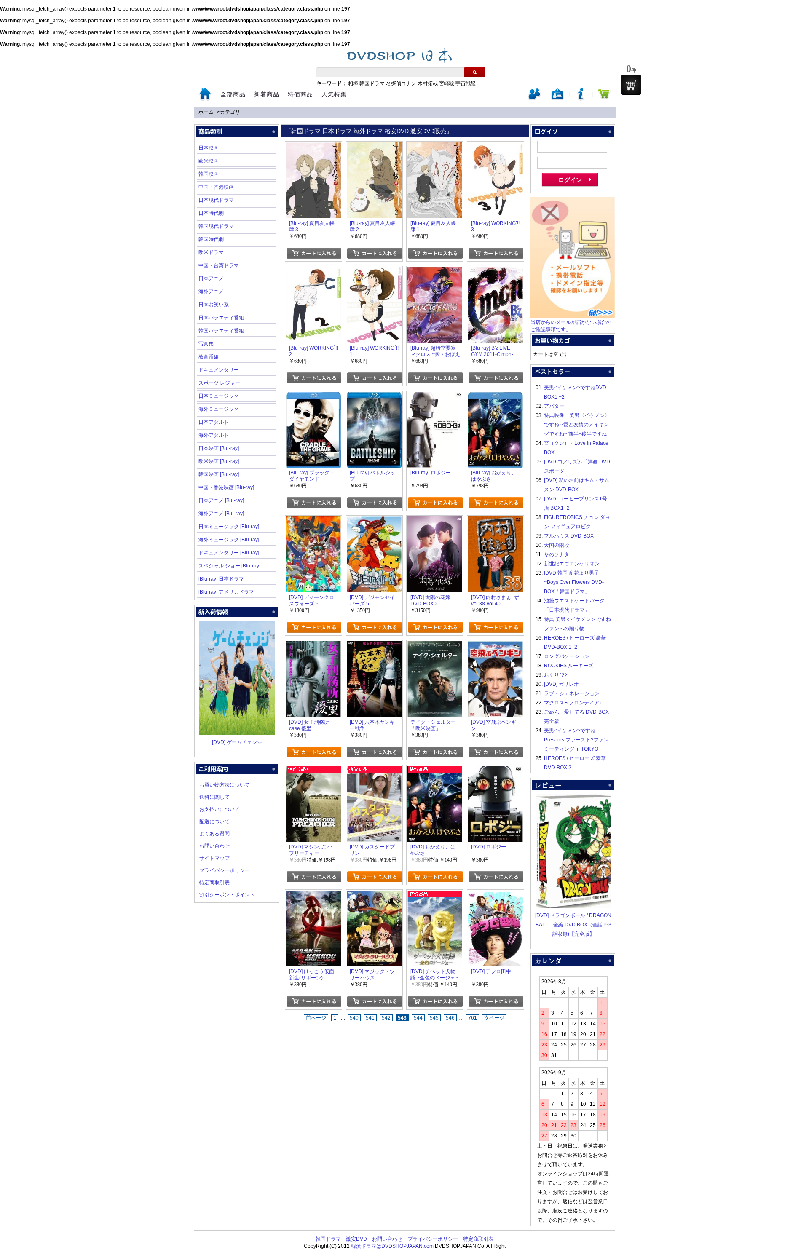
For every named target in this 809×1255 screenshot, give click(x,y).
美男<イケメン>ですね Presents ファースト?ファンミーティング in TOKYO (576, 740)
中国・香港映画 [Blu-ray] (226, 487)
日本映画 (208, 148)
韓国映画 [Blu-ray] (218, 474)
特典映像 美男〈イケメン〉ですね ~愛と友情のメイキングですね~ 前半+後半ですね (577, 424)
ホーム (206, 112)
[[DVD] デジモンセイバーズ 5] (374, 521)
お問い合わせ (214, 846)
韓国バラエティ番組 (221, 331)
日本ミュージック (218, 396)
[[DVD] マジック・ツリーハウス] (374, 895)
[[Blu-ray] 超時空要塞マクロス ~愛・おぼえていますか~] (434, 272)
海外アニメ (211, 291)
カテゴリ (230, 112)
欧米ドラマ (211, 252)
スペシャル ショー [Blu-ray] (229, 566)
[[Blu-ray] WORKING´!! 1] (374, 272)
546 (450, 1018)
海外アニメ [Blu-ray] (221, 513)
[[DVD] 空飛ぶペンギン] (495, 646)
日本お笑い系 (213, 305)
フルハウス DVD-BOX (569, 536)
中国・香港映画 (216, 187)
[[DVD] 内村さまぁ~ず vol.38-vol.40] (495, 521)
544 (418, 1018)
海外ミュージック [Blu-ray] (228, 540)
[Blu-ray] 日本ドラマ (221, 579)
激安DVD (356, 1239)
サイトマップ (214, 858)
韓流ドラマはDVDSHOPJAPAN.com (392, 1246)
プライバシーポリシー (224, 870)
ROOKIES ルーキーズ (568, 666)
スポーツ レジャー (219, 383)
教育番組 (208, 357)
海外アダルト (213, 435)
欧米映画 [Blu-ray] (218, 461)
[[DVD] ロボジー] (495, 770)
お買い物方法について (224, 785)
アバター (554, 406)
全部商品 (233, 94)
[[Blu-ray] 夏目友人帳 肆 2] (374, 147)
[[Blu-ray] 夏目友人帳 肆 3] (313, 147)
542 (386, 1018)
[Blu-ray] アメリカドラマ (226, 592)
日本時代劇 (211, 213)
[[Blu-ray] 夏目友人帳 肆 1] (434, 147)
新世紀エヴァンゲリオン (572, 564)
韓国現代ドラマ (216, 226)
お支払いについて (219, 809)
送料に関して (214, 797)
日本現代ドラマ (216, 200)
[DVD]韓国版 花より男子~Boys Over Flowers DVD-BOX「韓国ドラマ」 (574, 582)
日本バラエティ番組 (221, 318)
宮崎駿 (446, 83)
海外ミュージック (218, 409)
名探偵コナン (401, 83)
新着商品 (266, 94)
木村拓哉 (428, 83)
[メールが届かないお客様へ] (572, 316)
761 (472, 1018)
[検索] (474, 72)
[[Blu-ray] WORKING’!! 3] (495, 147)
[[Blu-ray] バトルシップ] (374, 396)
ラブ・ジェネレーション (572, 693)
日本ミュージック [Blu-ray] (228, 527)
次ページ (494, 1018)
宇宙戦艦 (465, 83)
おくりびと (556, 675)
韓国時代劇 (211, 239)
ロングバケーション (566, 656)
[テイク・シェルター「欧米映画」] (434, 646)
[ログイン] (534, 98)
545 (434, 1018)
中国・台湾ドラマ (218, 265)
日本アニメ (211, 278)
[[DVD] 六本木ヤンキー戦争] (374, 646)
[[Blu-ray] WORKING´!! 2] (313, 272)
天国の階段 (556, 545)
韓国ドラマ (372, 83)
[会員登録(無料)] (557, 98)
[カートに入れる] (313, 253)
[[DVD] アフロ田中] (495, 895)
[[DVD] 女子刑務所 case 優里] (313, 646)
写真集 (206, 344)
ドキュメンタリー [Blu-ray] (228, 553)
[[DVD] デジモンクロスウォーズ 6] (313, 521)
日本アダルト (213, 422)
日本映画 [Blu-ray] (218, 448)
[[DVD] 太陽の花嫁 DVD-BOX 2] (434, 521)
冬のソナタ (556, 554)
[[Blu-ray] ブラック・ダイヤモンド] (313, 396)
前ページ (316, 1018)
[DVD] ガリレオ (561, 684)
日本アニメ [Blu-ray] (221, 500)
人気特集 (334, 94)
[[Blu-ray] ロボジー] (434, 396)
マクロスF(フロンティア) (572, 703)
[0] (631, 85)
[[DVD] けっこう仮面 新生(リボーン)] (313, 895)
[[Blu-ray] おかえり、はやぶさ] (495, 396)
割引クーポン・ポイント (227, 895)
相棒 (353, 83)
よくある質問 (214, 834)
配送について (214, 821)
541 (370, 1018)
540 (354, 1018)
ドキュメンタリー (218, 370)
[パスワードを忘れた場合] (581, 98)
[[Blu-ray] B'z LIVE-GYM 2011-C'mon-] (495, 272)
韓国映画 (208, 174)
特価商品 (300, 94)
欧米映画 (208, 161)
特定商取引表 (214, 883)
